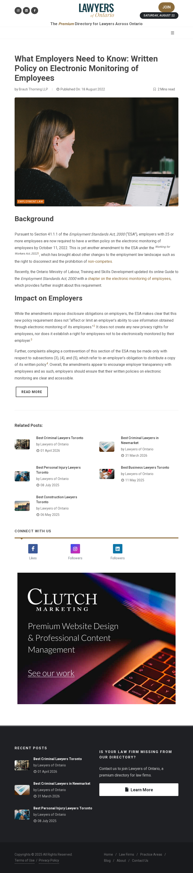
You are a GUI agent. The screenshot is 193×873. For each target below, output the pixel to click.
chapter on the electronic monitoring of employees (129, 278)
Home (108, 854)
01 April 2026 (50, 450)
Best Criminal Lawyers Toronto (59, 438)
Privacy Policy (49, 860)
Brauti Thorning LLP (33, 89)
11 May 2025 (134, 480)
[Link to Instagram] (18, 10)
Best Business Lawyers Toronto (145, 467)
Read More (31, 392)
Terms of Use (25, 860)
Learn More (142, 789)
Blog (107, 860)
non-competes (100, 261)
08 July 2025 (49, 485)
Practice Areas (151, 854)
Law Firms (126, 854)
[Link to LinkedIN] (26, 10)
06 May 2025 (50, 515)
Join (166, 7)
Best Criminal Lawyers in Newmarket (61, 783)
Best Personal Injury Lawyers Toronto (62, 808)
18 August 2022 (93, 89)
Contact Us (140, 860)
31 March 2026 (136, 455)
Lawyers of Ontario (54, 444)
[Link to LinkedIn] (117, 548)
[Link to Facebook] (34, 10)
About (121, 860)
